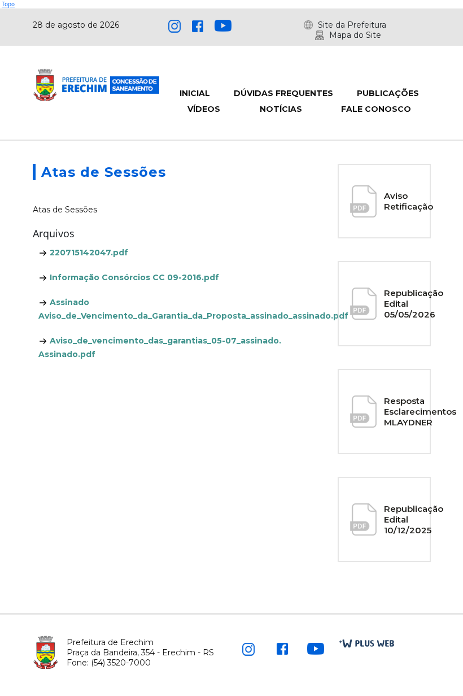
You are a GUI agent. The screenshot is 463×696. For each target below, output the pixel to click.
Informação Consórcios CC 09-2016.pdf (133, 277)
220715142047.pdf (87, 252)
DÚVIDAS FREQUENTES (283, 93)
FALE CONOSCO (376, 109)
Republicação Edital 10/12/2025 (413, 519)
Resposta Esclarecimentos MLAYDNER (420, 411)
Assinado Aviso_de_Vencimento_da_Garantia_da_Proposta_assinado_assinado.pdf (166, 309)
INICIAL (195, 93)
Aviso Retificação (408, 201)
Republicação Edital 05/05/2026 (413, 304)
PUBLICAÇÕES (388, 93)
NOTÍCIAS (281, 109)
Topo (8, 4)
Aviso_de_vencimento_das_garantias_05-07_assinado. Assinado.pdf (159, 347)
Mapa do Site (355, 35)
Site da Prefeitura (352, 25)
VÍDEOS (203, 109)
